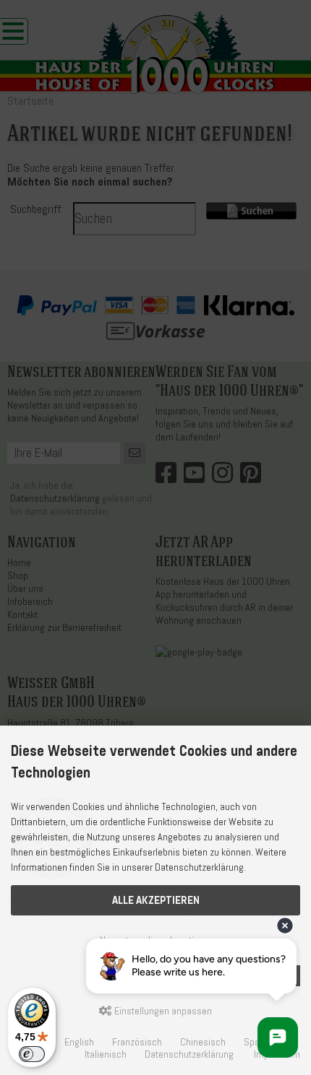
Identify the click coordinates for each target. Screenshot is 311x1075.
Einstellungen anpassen (162, 1011)
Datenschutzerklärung (189, 1054)
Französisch (137, 1042)
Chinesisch (203, 1042)
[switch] (32, 1054)
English (79, 1042)
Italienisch (106, 1054)
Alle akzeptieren (156, 900)
